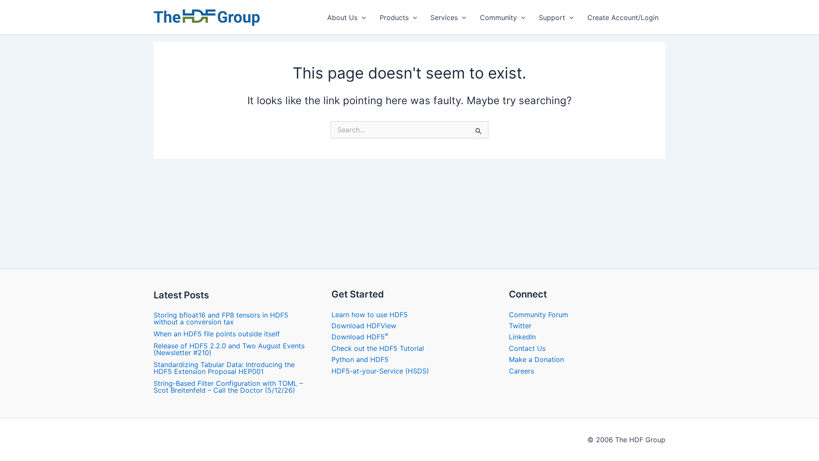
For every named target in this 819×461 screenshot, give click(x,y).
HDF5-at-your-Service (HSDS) (380, 371)
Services (444, 17)
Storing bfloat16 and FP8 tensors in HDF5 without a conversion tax (221, 318)
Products (394, 17)
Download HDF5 (359, 337)
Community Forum (538, 314)
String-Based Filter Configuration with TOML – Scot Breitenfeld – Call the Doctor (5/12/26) (228, 386)
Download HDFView (363, 325)
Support (552, 17)
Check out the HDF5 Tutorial (377, 348)
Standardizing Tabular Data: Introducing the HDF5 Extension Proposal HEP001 (224, 368)
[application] (361, 17)
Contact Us (527, 348)
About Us (342, 17)
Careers (521, 371)
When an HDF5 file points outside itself (217, 334)
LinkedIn (522, 337)
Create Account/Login (623, 17)
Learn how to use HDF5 (369, 314)
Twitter (520, 325)
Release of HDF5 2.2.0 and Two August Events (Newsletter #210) (229, 349)
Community (498, 17)
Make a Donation (536, 359)
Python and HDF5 (360, 359)
